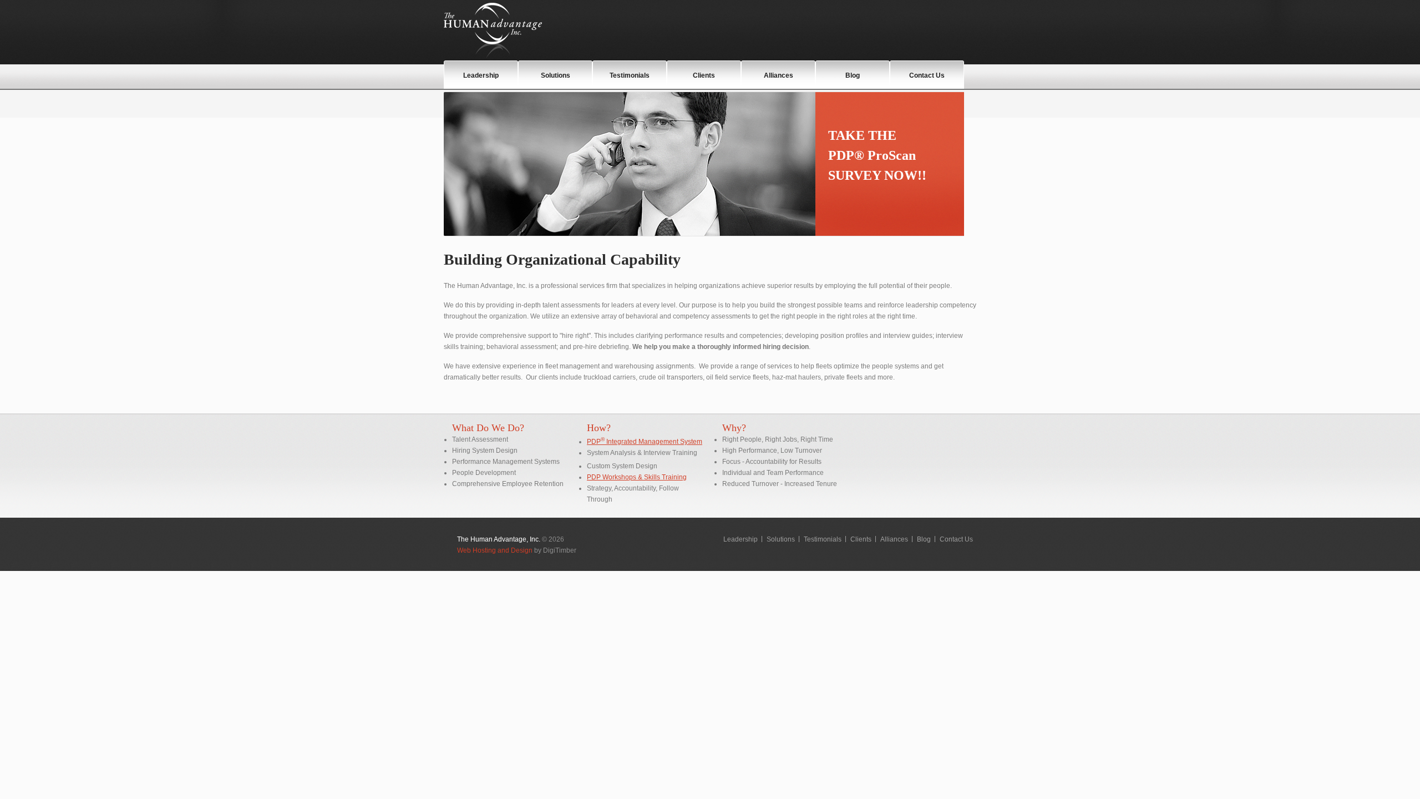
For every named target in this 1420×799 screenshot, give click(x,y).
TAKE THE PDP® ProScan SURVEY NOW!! (877, 155)
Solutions (555, 75)
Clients (704, 75)
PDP (594, 442)
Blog (852, 75)
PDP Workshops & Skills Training (637, 477)
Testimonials (630, 75)
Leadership (481, 75)
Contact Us (927, 75)
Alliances (778, 75)
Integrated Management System (651, 442)
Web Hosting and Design (494, 550)
